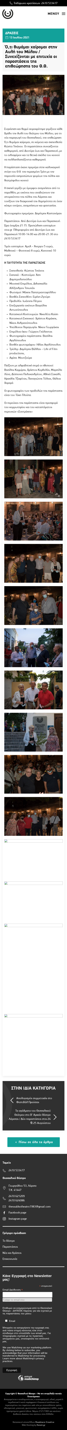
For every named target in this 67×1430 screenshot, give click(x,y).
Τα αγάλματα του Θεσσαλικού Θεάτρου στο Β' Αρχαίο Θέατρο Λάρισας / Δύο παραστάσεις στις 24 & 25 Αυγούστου (30, 1116)
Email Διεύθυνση (13, 1289)
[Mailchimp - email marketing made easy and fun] (28, 1380)
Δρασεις (11, 33)
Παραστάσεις (10, 1246)
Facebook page (17, 1212)
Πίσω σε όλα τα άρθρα (35, 1142)
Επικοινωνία (10, 1259)
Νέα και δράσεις (12, 1253)
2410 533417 (49, 3)
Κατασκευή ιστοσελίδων (24, 1422)
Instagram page (18, 1218)
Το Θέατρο (9, 1240)
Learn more (9, 1358)
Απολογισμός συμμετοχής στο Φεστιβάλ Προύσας (34, 1100)
